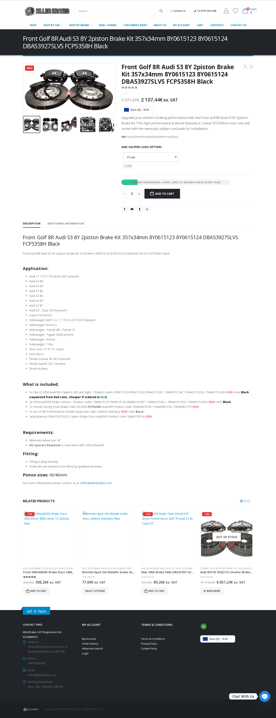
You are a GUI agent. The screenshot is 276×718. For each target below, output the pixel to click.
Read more (213, 591)
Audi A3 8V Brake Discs (35, 568)
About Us (160, 25)
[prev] (245, 67)
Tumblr (139, 209)
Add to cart (164, 194)
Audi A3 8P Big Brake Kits (224, 568)
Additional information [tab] (65, 223)
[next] (251, 67)
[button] (24, 89)
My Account (181, 25)
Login (85, 653)
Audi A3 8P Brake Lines (94, 568)
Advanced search (92, 648)
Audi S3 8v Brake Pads (188, 568)
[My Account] (226, 11)
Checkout (217, 25)
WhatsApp (147, 209)
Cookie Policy (149, 648)
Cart (200, 25)
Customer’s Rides (135, 25)
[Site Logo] (47, 11)
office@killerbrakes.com (42, 675)
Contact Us (239, 25)
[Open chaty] (264, 696)
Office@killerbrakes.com (96, 483)
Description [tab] (31, 223)
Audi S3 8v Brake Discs (71, 568)
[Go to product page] (108, 537)
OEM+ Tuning (108, 25)
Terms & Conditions (153, 639)
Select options (95, 591)
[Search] (161, 11)
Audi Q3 (53, 568)
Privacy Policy (149, 643)
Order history (90, 643)
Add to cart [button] (38, 591)
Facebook (124, 209)
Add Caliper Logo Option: (141, 147)
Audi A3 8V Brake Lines (119, 568)
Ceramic (204, 568)
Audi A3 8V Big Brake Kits (251, 568)
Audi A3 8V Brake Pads (153, 568)
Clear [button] (128, 165)
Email (132, 209)
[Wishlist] (235, 11)
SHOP (33, 25)
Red (103, 397)
